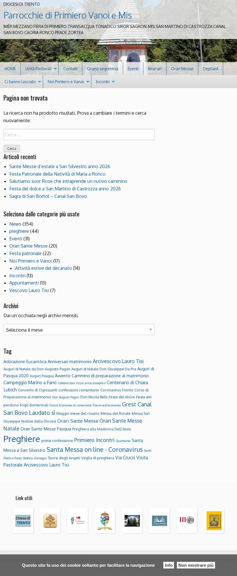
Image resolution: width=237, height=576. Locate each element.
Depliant (210, 68)
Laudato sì (42, 412)
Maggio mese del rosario (77, 413)
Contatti (70, 68)
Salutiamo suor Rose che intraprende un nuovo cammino (68, 181)
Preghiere (21, 438)
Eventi (133, 68)
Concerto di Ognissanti (37, 390)
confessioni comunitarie (78, 390)
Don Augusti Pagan (65, 397)
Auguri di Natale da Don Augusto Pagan (36, 369)
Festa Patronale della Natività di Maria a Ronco (57, 174)
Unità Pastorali (38, 68)
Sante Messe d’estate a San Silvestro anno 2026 (59, 166)
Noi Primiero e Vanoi (66, 81)
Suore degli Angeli (64, 458)
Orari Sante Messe (28, 246)
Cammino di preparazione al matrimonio (110, 375)
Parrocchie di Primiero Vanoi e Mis (67, 15)
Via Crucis (125, 457)
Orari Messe (182, 68)
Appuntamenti (24, 283)
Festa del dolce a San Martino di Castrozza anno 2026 (65, 189)
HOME (10, 68)
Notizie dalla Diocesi (38, 421)
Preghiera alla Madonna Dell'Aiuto (101, 429)
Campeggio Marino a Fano (30, 382)
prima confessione (57, 440)
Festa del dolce (122, 397)
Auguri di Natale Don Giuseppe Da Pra (103, 369)
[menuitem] (10, 68)
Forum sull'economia (107, 405)
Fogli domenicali (34, 405)
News (15, 224)
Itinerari (155, 68)
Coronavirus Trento (116, 390)
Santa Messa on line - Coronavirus (95, 449)
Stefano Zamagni (35, 458)
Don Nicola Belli (94, 397)
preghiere (19, 231)
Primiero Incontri (94, 439)
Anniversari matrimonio (70, 361)
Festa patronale (25, 253)
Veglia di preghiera (97, 458)
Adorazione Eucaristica (25, 361)
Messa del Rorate (116, 413)
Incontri (103, 81)
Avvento (63, 375)
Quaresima (123, 441)
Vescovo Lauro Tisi (29, 290)
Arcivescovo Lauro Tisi (118, 361)
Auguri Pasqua (42, 376)
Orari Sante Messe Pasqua (46, 428)
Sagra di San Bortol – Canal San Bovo (48, 196)
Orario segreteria (102, 68)
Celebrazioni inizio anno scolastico (81, 383)
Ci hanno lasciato (20, 81)
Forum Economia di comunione (70, 405)
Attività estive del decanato (43, 268)
